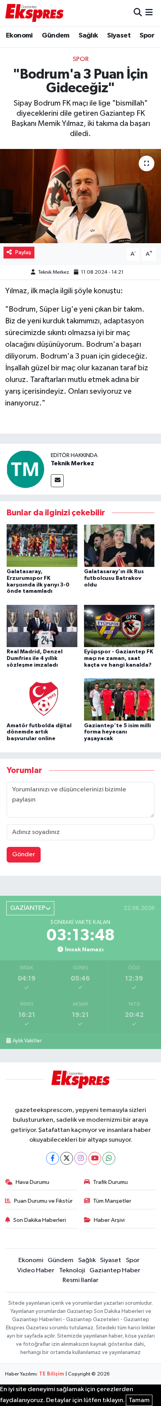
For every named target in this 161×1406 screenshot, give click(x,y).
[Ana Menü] (149, 12)
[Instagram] (80, 1158)
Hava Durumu (32, 1182)
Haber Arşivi (109, 1220)
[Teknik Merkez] (25, 469)
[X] (66, 1158)
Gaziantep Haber (114, 1270)
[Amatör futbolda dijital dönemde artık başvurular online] (42, 699)
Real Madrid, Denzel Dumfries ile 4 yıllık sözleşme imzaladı (35, 658)
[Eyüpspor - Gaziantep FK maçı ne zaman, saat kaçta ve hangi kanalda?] (119, 625)
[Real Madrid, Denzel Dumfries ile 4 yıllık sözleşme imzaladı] (42, 625)
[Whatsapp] (108, 1158)
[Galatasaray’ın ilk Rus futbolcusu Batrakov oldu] (119, 545)
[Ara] (138, 12)
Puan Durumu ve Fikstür (43, 1201)
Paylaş (23, 252)
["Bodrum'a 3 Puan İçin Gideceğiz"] (80, 196)
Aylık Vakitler (27, 1041)
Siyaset (119, 35)
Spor (147, 35)
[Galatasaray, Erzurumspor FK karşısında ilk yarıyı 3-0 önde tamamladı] (42, 545)
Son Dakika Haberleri (39, 1220)
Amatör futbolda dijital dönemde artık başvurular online (39, 732)
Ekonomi (19, 35)
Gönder (23, 854)
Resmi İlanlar (80, 1280)
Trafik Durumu (110, 1182)
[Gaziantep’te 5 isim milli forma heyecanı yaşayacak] (119, 699)
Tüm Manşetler (112, 1201)
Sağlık (88, 35)
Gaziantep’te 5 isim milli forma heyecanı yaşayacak (117, 732)
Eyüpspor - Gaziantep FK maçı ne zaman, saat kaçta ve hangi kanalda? (118, 658)
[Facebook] (52, 1158)
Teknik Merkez (53, 272)
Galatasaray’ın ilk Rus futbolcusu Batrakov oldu (114, 578)
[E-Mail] (57, 480)
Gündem (55, 35)
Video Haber (35, 1270)
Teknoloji (72, 1270)
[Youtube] (94, 1158)
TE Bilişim (51, 1374)
